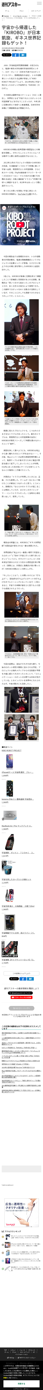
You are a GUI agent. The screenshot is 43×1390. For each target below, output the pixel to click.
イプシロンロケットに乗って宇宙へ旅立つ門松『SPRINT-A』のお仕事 (21, 1056)
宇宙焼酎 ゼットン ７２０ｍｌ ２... (18, 852)
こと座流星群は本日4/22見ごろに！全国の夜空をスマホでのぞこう (21, 1038)
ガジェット (31, 1350)
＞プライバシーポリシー (21, 1389)
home (6, 16)
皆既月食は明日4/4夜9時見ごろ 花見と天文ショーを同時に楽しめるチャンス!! (21, 1091)
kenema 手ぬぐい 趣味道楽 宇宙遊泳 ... (18, 799)
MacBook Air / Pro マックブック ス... (17, 825)
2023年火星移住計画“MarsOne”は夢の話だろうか (18, 1067)
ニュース (22, 1350)
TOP (5, 1350)
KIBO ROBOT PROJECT (11, 750)
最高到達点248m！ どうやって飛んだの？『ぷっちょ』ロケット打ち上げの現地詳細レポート (21, 1051)
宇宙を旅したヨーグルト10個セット (16, 879)
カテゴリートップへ (22, 1008)
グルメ (7, 11)
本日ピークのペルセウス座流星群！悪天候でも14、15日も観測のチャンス (21, 1043)
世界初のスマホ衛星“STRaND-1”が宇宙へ (15, 1064)
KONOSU (20, 50)
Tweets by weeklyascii (7, 1185)
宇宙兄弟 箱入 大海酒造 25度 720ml (18, 906)
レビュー (13, 1350)
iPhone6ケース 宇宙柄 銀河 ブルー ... (17, 772)
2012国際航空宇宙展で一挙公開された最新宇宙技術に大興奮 (21, 1086)
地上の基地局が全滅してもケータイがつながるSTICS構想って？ (21, 1071)
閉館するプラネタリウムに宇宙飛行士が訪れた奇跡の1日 (21, 1061)
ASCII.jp (11, 1358)
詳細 (4, 1378)
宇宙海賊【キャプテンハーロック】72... (18, 959)
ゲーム (6, 1352)
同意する (21, 1384)
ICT (36, 11)
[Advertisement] (21, 1114)
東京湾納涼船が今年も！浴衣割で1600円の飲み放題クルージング (21, 1033)
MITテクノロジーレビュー (28, 1358)
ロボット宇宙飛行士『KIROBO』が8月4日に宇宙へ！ (19, 1047)
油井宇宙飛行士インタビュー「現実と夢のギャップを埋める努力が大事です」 (21, 1081)
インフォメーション (20, 16)
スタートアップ (21, 11)
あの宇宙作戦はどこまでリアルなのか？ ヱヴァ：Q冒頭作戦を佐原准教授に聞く (21, 1076)
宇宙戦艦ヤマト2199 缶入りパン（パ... (18, 932)
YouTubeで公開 (24, 194)
